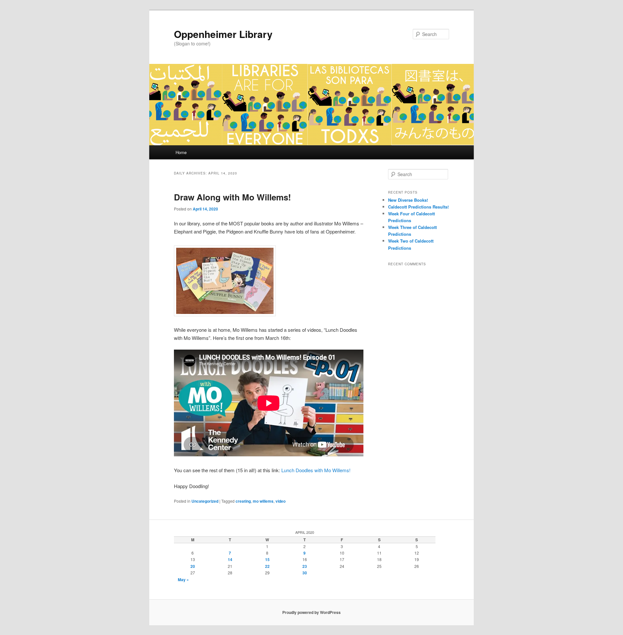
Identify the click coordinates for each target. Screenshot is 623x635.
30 (304, 573)
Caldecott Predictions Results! (418, 207)
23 (304, 566)
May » (183, 579)
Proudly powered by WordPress (311, 612)
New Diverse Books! (408, 200)
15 (267, 559)
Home (181, 152)
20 (192, 566)
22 (267, 566)
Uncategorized (204, 501)
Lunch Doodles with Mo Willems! (315, 470)
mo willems (263, 501)
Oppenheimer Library (223, 34)
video (280, 501)
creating (243, 501)
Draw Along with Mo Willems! (232, 197)
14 (230, 559)
